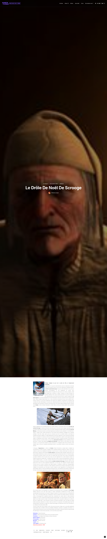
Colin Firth (48, 530)
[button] (95, 3)
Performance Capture (37, 532)
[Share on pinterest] (71, 530)
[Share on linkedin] (72, 530)
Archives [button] (61, 3)
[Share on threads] (69, 530)
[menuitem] (61, 3)
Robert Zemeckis (46, 532)
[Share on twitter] (68, 530)
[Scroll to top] (105, 536)
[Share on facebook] (66, 530)
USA (51, 532)
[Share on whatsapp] (67, 531)
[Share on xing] (70, 531)
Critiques (46, 183)
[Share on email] (71, 531)
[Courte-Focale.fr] (12, 3)
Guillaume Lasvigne (55, 192)
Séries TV (67, 3)
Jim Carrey (63, 530)
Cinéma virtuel (41, 530)
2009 (37, 530)
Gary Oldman (57, 530)
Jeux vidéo (77, 3)
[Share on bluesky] (68, 531)
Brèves (71, 3)
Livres (82, 3)
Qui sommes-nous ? (89, 3)
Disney (52, 530)
